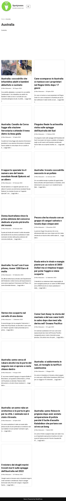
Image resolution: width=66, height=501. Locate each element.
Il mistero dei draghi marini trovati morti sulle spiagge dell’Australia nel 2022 (14, 468)
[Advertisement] (33, 47)
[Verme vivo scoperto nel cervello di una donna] (16, 301)
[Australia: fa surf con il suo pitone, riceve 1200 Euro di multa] (16, 252)
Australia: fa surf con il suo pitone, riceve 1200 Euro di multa (15, 268)
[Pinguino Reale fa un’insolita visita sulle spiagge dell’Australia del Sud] (49, 113)
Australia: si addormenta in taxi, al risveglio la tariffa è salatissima (48, 364)
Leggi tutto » (7, 147)
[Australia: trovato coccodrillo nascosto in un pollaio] (49, 159)
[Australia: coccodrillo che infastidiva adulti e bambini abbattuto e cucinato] (16, 67)
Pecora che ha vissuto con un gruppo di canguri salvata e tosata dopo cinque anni (49, 220)
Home (3, 19)
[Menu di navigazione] (28, 6)
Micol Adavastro (7, 88)
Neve (25, 499)
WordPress (39, 499)
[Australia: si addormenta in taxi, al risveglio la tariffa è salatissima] (49, 349)
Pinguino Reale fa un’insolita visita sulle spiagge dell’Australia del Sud (48, 127)
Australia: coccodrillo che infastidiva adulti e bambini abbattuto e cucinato (15, 81)
